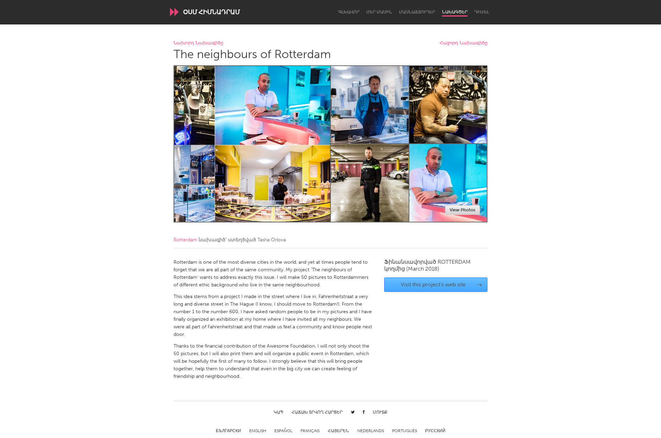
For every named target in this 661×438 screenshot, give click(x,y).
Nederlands (370, 430)
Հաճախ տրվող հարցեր (317, 412)
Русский (435, 430)
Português (404, 430)
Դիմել (481, 12)
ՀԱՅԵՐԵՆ (338, 430)
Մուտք (380, 412)
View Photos (462, 209)
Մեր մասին (379, 12)
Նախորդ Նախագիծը (198, 43)
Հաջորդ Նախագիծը (463, 43)
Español (283, 430)
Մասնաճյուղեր (417, 12)
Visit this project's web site (441, 284)
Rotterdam (185, 240)
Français (310, 430)
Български (228, 430)
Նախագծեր (455, 12)
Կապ (278, 412)
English (257, 430)
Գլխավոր (348, 12)
